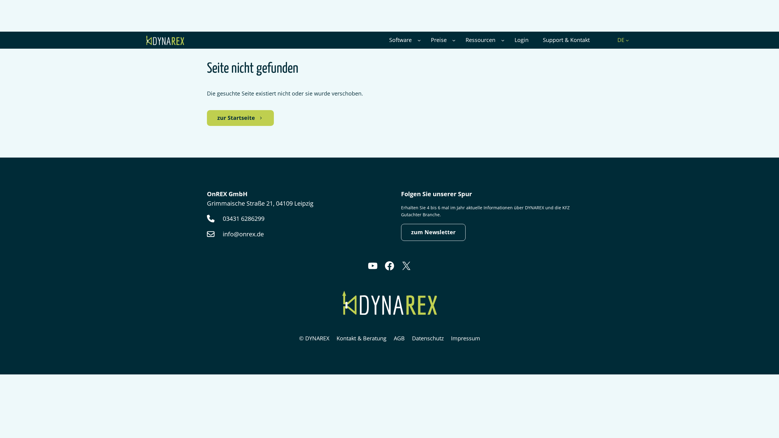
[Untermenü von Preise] (454, 40)
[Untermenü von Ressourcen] (503, 40)
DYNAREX (317, 338)
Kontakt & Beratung (361, 338)
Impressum (465, 338)
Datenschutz (428, 338)
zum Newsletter (433, 232)
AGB (399, 338)
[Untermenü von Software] (419, 40)
